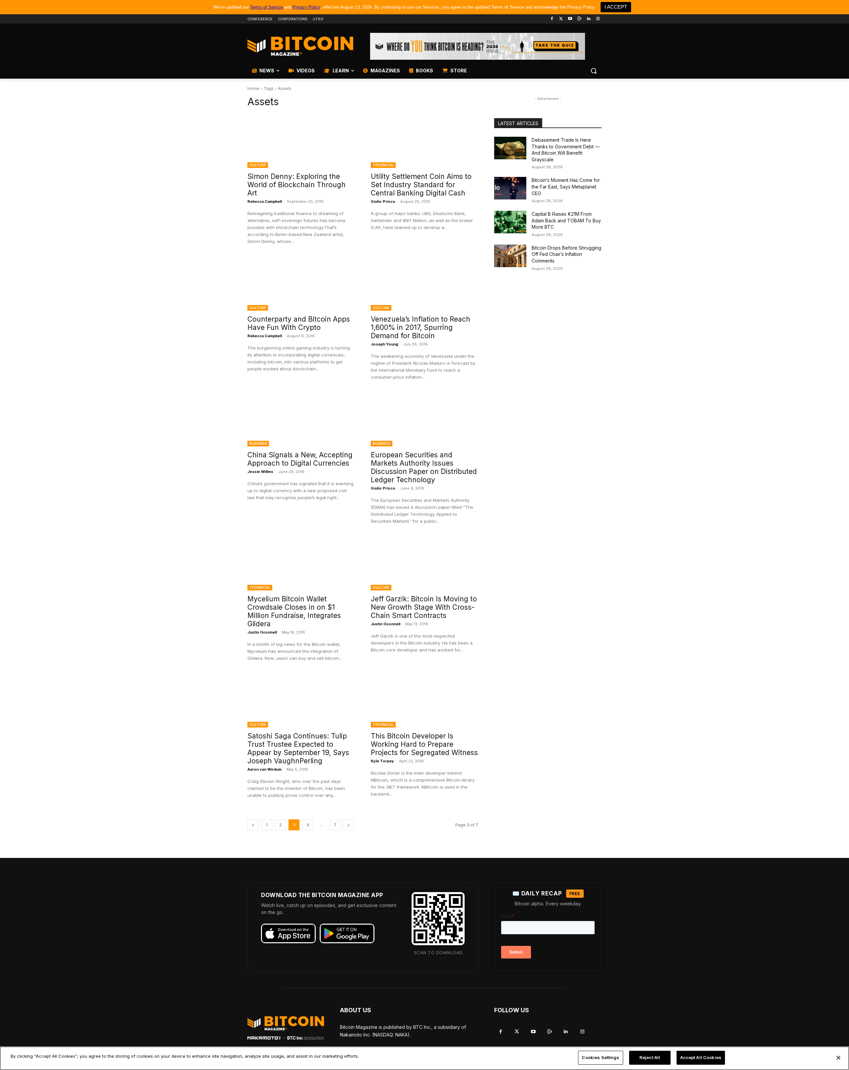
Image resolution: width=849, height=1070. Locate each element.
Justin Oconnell (262, 632)
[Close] (838, 1057)
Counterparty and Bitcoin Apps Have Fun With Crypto (298, 323)
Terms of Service (266, 7)
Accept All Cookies (700, 1057)
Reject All (649, 1057)
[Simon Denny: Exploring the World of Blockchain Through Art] (301, 141)
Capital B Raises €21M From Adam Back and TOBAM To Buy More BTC (566, 220)
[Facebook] (551, 19)
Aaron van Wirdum (264, 769)
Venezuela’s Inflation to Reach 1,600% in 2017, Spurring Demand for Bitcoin (420, 327)
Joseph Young (384, 344)
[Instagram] (598, 19)
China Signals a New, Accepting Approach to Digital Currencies (300, 459)
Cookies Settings (600, 1057)
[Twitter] (561, 19)
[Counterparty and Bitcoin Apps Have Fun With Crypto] (301, 284)
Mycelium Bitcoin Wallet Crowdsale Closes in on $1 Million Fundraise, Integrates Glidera (294, 611)
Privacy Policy (306, 7)
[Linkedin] (588, 19)
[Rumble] (579, 19)
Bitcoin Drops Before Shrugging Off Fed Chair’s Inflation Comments (566, 254)
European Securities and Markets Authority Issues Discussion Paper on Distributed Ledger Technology (424, 467)
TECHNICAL (383, 165)
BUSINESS (258, 443)
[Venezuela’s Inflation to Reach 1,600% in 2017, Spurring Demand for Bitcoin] (424, 284)
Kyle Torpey (382, 761)
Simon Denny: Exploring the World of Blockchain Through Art (296, 184)
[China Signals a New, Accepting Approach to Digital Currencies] (301, 419)
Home (253, 88)
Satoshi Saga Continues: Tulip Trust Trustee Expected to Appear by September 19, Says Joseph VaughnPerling (298, 748)
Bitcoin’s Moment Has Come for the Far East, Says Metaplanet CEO (566, 186)
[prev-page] (253, 824)
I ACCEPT (616, 7)
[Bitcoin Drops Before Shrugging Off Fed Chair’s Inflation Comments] (510, 256)
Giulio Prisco (383, 201)
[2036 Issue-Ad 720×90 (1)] (477, 46)
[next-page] (348, 824)
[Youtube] (570, 19)
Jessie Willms (260, 471)
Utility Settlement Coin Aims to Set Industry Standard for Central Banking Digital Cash (421, 184)
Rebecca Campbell (264, 201)
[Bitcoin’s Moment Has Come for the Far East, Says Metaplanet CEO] (510, 188)
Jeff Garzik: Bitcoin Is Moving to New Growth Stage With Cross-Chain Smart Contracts (424, 607)
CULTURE (257, 165)
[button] (594, 71)
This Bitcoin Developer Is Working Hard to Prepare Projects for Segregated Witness (424, 744)
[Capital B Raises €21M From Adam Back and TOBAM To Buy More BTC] (510, 222)
